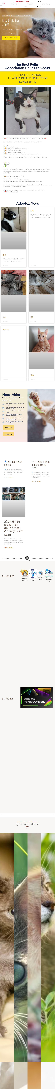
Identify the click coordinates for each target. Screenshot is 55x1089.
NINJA (32, 317)
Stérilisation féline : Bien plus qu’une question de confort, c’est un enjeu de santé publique (13, 528)
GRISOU (4, 317)
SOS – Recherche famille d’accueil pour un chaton (41, 465)
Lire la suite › (8, 478)
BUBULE (32, 211)
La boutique (25, 7)
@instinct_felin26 (27, 824)
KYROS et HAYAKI (6, 330)
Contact (39, 7)
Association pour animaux (22, 1)
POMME (4, 255)
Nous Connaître (46, 4)
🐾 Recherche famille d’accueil (13, 463)
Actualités (40, 1)
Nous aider (30, 4)
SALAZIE (32, 375)
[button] (22, 697)
